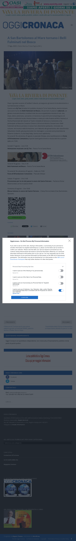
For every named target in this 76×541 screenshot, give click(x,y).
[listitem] (38, 266)
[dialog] (38, 270)
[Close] (70, 241)
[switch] (61, 270)
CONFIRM (24, 297)
